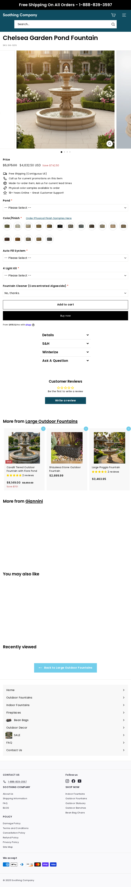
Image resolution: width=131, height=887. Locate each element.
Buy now (65, 315)
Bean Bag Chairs (75, 812)
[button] (14, 475)
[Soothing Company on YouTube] (79, 781)
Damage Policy (12, 823)
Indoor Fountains (75, 793)
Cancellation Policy (14, 832)
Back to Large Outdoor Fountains (67, 668)
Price (6, 159)
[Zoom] (109, 144)
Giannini (34, 501)
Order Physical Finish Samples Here (49, 218)
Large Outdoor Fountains (51, 421)
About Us (8, 793)
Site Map (8, 847)
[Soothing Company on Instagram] (67, 781)
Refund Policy (11, 837)
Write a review (65, 400)
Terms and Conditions (15, 828)
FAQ (5, 803)
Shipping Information (15, 798)
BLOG (6, 807)
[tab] (65, 335)
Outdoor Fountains (76, 798)
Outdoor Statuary (76, 803)
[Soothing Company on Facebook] (73, 781)
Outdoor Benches (76, 807)
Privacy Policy (11, 842)
